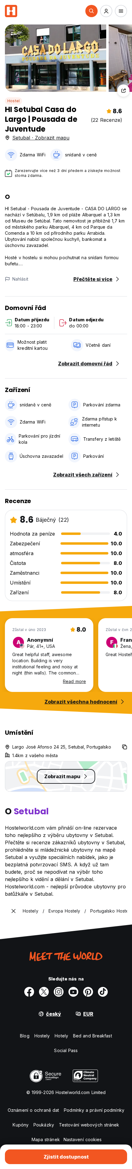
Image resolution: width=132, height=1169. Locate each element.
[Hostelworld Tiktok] (103, 992)
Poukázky (43, 1124)
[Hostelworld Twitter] (44, 992)
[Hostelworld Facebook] (29, 992)
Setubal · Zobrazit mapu (40, 138)
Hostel (13, 101)
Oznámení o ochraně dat (33, 1110)
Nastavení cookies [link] (83, 1139)
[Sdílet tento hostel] (123, 90)
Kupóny (21, 1124)
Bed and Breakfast (92, 1035)
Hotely (61, 1035)
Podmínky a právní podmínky (94, 1110)
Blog (24, 1035)
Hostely (42, 1035)
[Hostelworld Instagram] (59, 992)
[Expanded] (13, 911)
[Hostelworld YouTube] (73, 992)
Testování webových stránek (89, 1124)
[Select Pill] (91, 11)
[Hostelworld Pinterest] (88, 992)
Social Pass (66, 1050)
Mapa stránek (46, 1139)
